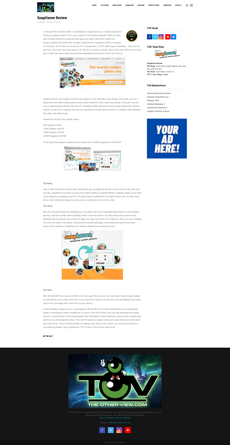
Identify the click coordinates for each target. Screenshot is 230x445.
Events (178, 5)
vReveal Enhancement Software (159, 93)
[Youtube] (128, 430)
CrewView (167, 5)
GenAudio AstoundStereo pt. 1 (158, 97)
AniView (141, 5)
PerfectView (153, 5)
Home (94, 5)
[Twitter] (111, 430)
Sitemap (119, 418)
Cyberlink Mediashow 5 (156, 104)
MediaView (117, 5)
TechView (104, 5)
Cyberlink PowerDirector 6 (157, 108)
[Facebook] (102, 430)
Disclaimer (127, 418)
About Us (102, 418)
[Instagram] (119, 430)
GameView (129, 5)
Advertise (110, 418)
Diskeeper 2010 (153, 100)
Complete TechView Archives (158, 111)
